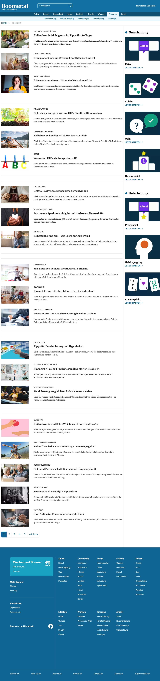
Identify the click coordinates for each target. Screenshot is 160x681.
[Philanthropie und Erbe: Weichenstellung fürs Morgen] (15, 427)
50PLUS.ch (14, 673)
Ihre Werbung (18, 566)
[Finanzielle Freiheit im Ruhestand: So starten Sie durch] (15, 372)
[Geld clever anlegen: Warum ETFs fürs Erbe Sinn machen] (15, 116)
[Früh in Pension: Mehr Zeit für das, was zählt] (15, 139)
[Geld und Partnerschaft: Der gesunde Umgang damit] (15, 472)
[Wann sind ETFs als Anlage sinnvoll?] (15, 161)
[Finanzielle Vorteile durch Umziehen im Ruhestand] (15, 294)
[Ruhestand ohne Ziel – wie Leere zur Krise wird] (15, 239)
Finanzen (101, 612)
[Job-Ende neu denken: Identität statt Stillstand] (15, 272)
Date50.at (119, 673)
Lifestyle (62, 612)
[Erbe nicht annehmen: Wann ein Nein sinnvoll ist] (15, 83)
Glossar (13, 586)
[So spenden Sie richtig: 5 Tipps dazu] (15, 495)
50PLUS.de (36, 673)
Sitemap (13, 590)
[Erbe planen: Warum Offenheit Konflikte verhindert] (15, 61)
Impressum (15, 607)
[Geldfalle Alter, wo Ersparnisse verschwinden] (15, 194)
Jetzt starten (132, 67)
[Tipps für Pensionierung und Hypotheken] (15, 349)
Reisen (139, 558)
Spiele (61, 558)
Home (4, 23)
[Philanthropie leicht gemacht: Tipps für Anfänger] (15, 39)
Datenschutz (15, 612)
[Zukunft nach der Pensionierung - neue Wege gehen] (15, 450)
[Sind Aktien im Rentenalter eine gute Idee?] (15, 517)
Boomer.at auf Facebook (22, 626)
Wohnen (82, 612)
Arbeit (119, 612)
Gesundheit (83, 558)
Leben (100, 558)
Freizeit (120, 558)
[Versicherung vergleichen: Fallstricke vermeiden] (15, 394)
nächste (33, 534)
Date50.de (98, 673)
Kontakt (16, 571)
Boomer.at (57, 673)
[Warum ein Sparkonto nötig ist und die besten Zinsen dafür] (15, 217)
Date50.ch (77, 673)
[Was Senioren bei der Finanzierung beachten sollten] (15, 317)
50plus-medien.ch (142, 673)
